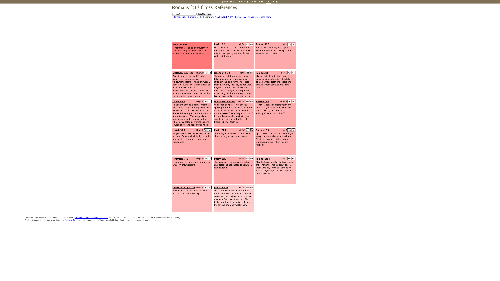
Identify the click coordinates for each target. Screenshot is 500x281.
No (251, 44)
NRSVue (237, 16)
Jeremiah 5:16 (180, 158)
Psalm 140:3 (262, 44)
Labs (268, 1)
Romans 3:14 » (195, 16)
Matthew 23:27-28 (183, 72)
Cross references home (259, 16)
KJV (220, 16)
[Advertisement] (474, 24)
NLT (225, 16)
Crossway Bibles (71, 220)
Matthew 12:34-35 (224, 101)
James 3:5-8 (179, 101)
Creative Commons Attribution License (91, 217)
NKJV (230, 16)
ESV (244, 16)
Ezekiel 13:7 (262, 101)
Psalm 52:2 (220, 130)
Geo (243, 1)
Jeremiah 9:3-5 (222, 72)
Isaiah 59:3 (179, 130)
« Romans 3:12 (179, 16)
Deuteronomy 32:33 (184, 187)
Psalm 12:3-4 (263, 158)
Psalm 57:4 (262, 72)
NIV (216, 16)
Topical (257, 1)
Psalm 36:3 (220, 158)
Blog (275, 1)
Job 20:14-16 (221, 187)
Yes (247, 44)
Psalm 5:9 (219, 44)
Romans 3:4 (262, 130)
